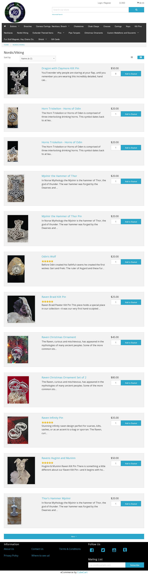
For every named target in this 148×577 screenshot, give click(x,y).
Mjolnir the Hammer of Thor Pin (62, 216)
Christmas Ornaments (94, 32)
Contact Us (37, 549)
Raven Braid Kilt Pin (54, 297)
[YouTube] (114, 551)
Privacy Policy (11, 555)
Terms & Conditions (70, 549)
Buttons (13, 26)
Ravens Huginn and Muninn (58, 458)
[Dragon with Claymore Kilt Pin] (18, 80)
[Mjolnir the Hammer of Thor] (16, 188)
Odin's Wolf (49, 256)
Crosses (106, 26)
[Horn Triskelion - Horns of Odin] (12, 118)
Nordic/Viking (22, 32)
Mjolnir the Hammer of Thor (59, 176)
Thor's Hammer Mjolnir (56, 498)
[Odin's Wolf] (16, 269)
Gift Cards (55, 39)
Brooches (28, 26)
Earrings (118, 26)
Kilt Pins (138, 26)
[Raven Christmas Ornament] (18, 349)
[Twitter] (103, 551)
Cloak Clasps (93, 26)
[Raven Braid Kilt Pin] (21, 309)
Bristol (41, 39)
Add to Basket (131, 73)
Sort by (7, 57)
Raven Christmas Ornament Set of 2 (64, 377)
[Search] (136, 9)
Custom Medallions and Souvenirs (121, 32)
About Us (9, 549)
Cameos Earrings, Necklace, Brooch (51, 26)
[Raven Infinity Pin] (18, 430)
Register (107, 2)
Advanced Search (57, 14)
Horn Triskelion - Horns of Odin (61, 108)
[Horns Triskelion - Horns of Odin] (12, 151)
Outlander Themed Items (43, 32)
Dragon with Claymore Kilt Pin (60, 68)
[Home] (5, 26)
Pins (59, 32)
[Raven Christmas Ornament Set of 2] (18, 390)
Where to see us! (41, 555)
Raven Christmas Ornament (59, 337)
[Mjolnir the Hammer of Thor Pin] (18, 228)
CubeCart (82, 572)
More (73, 536)
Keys (128, 26)
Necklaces (8, 32)
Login (100, 2)
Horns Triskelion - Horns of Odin (62, 142)
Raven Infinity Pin (52, 417)
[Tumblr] (125, 551)
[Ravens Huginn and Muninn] (21, 470)
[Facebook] (92, 551)
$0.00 (141, 2)
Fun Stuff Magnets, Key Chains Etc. (19, 39)
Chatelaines (79, 26)
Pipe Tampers (74, 32)
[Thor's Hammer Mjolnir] (14, 511)
